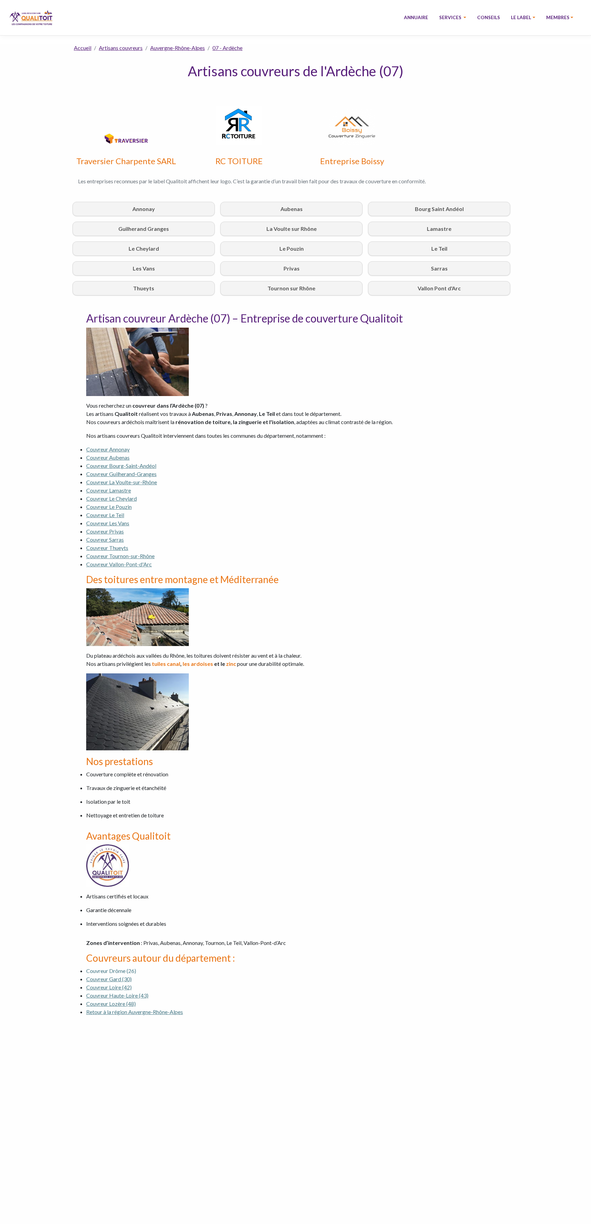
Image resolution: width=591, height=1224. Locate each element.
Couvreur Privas (105, 531)
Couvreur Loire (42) (109, 987)
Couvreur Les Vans (107, 523)
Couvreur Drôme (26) (111, 971)
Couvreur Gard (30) (109, 979)
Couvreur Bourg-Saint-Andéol (121, 465)
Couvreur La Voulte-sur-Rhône (121, 482)
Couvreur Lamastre (108, 490)
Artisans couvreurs (121, 47)
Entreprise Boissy (352, 161)
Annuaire (416, 17)
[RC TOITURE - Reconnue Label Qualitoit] (239, 124)
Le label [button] (521, 17)
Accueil (82, 47)
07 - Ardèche (227, 47)
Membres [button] (557, 17)
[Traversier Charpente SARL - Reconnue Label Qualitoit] (126, 138)
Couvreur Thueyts (107, 547)
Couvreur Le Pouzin (109, 506)
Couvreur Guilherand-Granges (121, 474)
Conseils (488, 17)
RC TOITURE (239, 161)
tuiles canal (166, 663)
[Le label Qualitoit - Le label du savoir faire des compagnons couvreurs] (31, 17)
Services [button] (450, 17)
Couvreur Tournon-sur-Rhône (120, 556)
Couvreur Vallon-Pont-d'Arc (119, 564)
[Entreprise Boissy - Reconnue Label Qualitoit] (352, 126)
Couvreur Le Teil (105, 515)
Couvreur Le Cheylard (111, 498)
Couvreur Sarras (105, 539)
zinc (231, 663)
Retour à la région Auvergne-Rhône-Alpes (134, 1012)
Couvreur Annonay (108, 449)
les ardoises (198, 663)
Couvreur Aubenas (108, 457)
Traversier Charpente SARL (126, 161)
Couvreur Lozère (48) (111, 1003)
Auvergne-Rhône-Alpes (177, 47)
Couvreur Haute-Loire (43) (117, 995)
